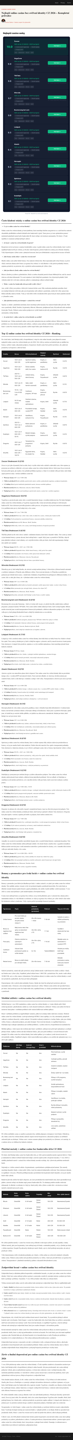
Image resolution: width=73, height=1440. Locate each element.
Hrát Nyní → (57, 45)
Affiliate (18, 1436)
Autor (56, 2)
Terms (69, 2)
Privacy (63, 2)
